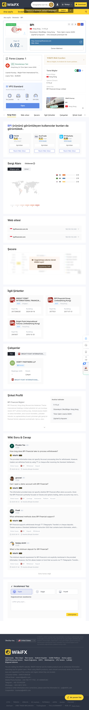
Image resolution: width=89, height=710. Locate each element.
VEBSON (25, 702)
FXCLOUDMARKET (55, 706)
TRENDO (16, 702)
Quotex (62, 702)
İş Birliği (69, 660)
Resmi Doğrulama (30, 660)
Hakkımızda (9, 658)
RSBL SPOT (69, 706)
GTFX (8, 702)
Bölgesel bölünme (11, 662)
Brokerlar (15, 17)
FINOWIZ (71, 702)
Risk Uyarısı (29, 658)
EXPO (41, 660)
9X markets (35, 702)
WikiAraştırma (49, 660)
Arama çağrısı (66, 658)
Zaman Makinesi (56, 48)
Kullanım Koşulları (41, 658)
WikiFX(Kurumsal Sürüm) (14, 660)
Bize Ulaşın (19, 658)
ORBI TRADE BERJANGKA (24, 706)
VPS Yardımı (60, 660)
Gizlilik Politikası (54, 658)
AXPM (55, 702)
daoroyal (9, 706)
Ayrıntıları (19, 145)
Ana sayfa (7, 17)
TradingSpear (41, 706)
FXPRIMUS (46, 702)
